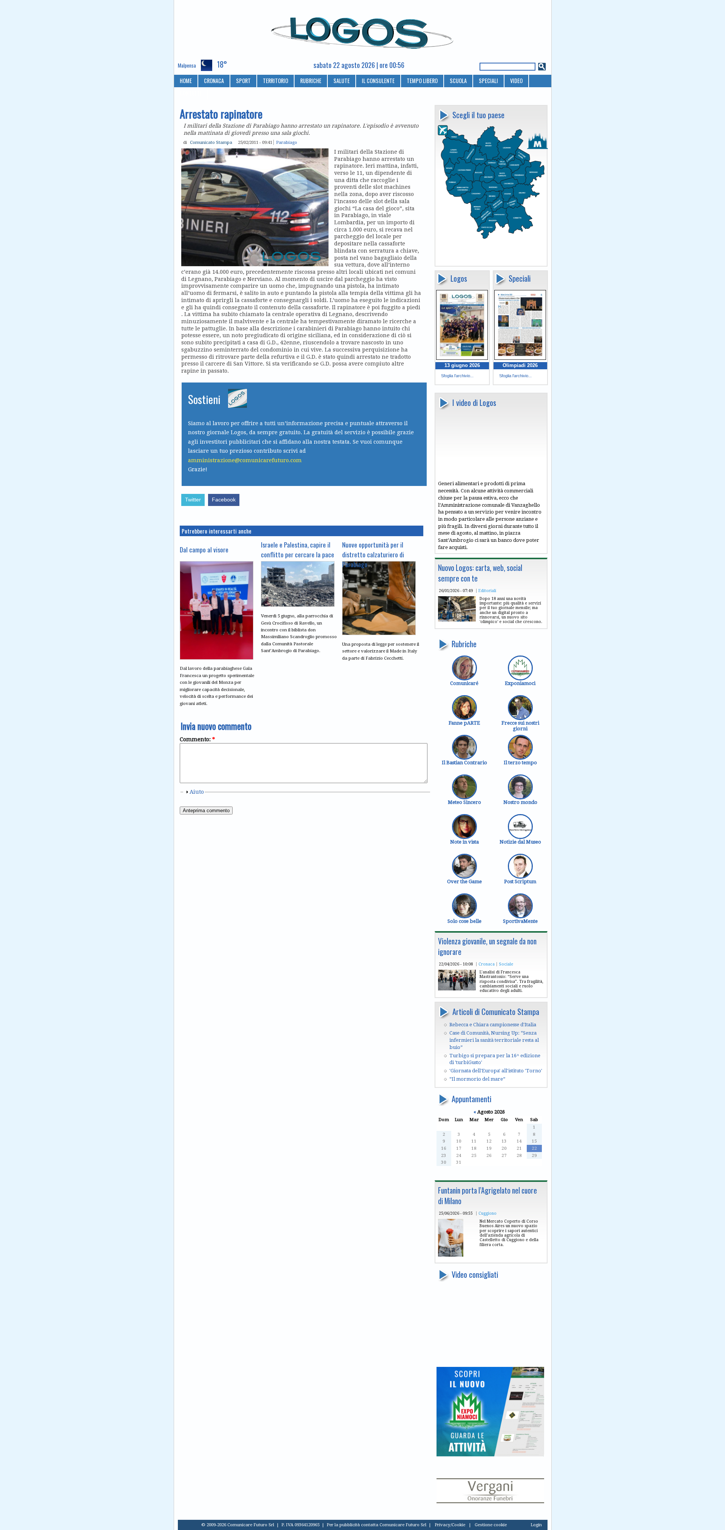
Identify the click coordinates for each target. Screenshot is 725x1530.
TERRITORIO (275, 81)
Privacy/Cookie (450, 1524)
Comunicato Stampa (211, 142)
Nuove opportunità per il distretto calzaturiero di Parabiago (373, 554)
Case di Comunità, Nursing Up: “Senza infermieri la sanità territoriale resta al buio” (494, 1040)
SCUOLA (458, 81)
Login (536, 1524)
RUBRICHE (310, 81)
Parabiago (286, 142)
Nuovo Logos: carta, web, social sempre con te (480, 573)
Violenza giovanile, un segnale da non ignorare (487, 946)
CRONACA (214, 81)
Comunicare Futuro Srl (402, 1524)
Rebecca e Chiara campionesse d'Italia (492, 1024)
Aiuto (197, 792)
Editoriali (487, 590)
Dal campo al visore (204, 549)
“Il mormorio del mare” (477, 1079)
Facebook (224, 500)
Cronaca (486, 964)
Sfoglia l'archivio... (457, 375)
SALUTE (341, 81)
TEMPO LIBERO (422, 81)
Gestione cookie (491, 1524)
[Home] (363, 30)
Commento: (197, 739)
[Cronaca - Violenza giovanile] (457, 989)
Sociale (506, 964)
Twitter (193, 500)
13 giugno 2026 (462, 365)
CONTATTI (190, 93)
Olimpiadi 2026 (520, 365)
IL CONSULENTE (378, 81)
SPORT (243, 81)
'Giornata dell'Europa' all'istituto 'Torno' (495, 1070)
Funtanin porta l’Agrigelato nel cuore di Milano (487, 1195)
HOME (186, 81)
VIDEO (516, 81)
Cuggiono (487, 1213)
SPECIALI (488, 81)
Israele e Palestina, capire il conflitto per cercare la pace (297, 549)
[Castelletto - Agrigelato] (450, 1255)
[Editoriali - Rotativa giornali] (457, 620)
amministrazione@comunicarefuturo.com (245, 460)
